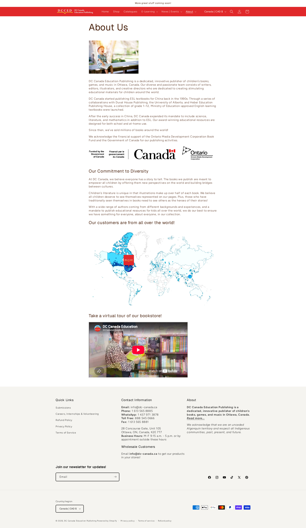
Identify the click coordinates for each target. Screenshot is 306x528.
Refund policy (165, 521)
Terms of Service (66, 432)
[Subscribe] (115, 476)
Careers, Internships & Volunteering (77, 414)
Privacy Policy (64, 426)
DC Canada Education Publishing (80, 521)
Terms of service (146, 521)
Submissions (63, 407)
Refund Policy (64, 420)
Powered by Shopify (107, 521)
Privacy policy (128, 521)
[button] (149, 11)
